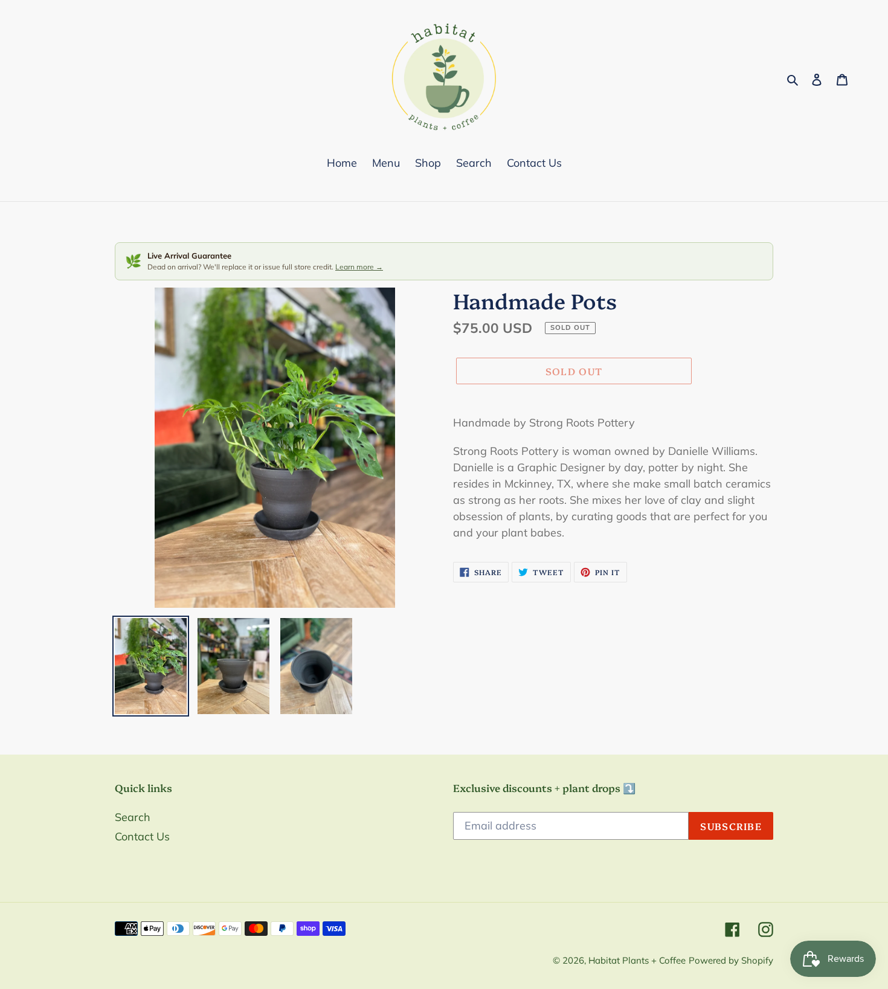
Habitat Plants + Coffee (637, 960)
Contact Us (142, 836)
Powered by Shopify (731, 960)
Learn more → (359, 266)
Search (132, 817)
